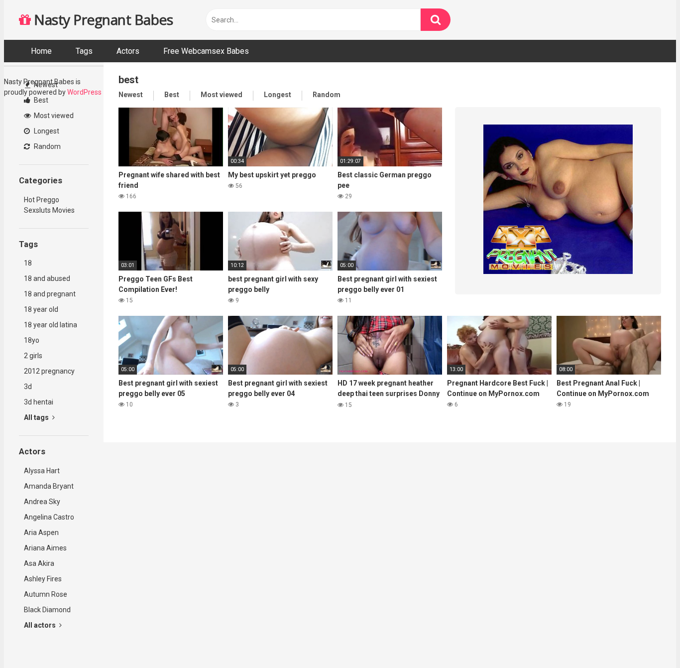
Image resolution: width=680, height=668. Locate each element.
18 (28, 263)
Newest (45, 85)
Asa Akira (39, 563)
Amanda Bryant (49, 486)
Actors (127, 51)
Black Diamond (47, 610)
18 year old (41, 309)
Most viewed (53, 116)
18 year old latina (50, 325)
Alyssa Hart (42, 471)
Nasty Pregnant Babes (102, 19)
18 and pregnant (50, 294)
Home (41, 51)
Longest (45, 131)
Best (40, 100)
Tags (84, 51)
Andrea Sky (42, 502)
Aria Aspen (41, 532)
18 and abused (47, 278)
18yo (31, 340)
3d (28, 387)
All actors (40, 625)
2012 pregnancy (49, 371)
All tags (37, 417)
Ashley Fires (43, 579)
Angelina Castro (49, 517)
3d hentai (38, 402)
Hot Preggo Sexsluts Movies (49, 205)
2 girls (33, 356)
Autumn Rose (45, 594)
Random (46, 146)
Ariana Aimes (45, 548)
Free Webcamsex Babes (206, 51)
